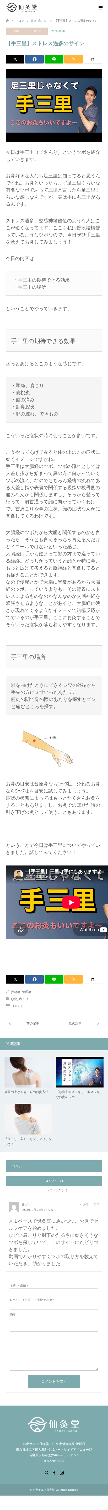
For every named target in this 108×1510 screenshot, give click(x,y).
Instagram (61, 1472)
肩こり (37, 31)
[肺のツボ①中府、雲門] (78, 1023)
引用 (96, 1204)
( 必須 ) (19, 1285)
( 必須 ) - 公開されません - (33, 1299)
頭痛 (16, 31)
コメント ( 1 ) (54, 1180)
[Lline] (54, 59)
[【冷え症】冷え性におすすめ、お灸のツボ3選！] (30, 1023)
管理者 (26, 992)
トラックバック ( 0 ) (54, 1190)
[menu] (100, 8)
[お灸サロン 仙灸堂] (22, 7)
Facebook (54, 1472)
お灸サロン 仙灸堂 (44, 1489)
